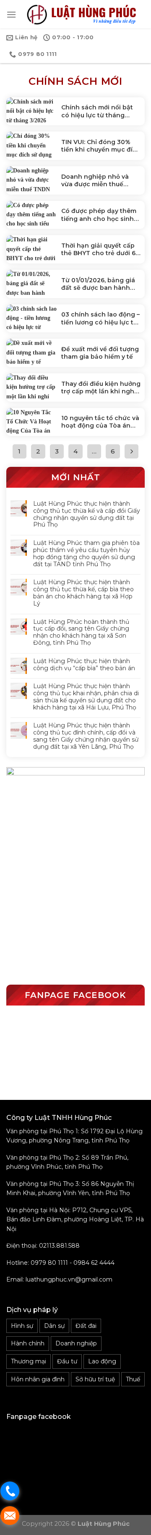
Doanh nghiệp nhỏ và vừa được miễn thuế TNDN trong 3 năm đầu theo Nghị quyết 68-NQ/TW (97, 180)
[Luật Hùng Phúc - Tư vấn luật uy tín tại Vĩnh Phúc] (80, 14)
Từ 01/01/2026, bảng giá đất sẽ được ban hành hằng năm (98, 283)
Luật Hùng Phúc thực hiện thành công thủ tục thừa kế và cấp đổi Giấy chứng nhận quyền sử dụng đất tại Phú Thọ (86, 514)
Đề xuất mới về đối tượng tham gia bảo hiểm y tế (100, 352)
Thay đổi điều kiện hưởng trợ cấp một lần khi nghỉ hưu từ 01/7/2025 (101, 387)
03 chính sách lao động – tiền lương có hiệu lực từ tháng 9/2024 (100, 318)
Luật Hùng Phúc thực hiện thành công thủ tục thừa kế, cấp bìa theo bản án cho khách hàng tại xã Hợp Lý (83, 593)
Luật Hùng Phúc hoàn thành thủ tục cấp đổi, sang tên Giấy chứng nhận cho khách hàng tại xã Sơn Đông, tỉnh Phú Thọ (81, 632)
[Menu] (11, 14)
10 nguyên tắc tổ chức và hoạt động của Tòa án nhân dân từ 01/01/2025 (100, 421)
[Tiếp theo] (132, 451)
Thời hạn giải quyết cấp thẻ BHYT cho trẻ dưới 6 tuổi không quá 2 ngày (98, 249)
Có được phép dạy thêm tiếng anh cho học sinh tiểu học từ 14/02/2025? (98, 214)
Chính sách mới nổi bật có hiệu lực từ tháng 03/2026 (97, 111)
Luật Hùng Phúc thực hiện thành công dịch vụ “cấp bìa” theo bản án (84, 665)
